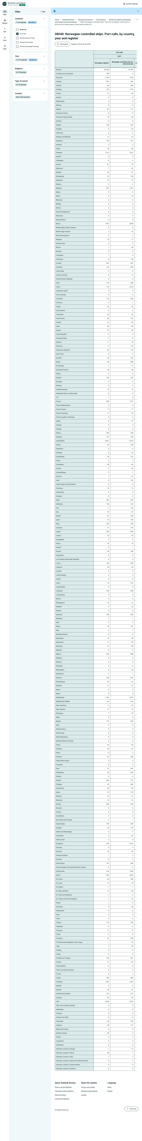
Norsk (109, 1087)
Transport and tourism (85, 20)
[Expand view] (137, 19)
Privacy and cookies (88, 1087)
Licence (83, 1095)
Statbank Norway (68, 20)
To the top (132, 1109)
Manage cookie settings (89, 1091)
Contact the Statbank (62, 1099)
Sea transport (100, 20)
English (109, 1091)
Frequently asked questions (64, 1091)
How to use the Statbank (63, 1087)
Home (57, 20)
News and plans (60, 1095)
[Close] (138, 11)
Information (64, 44)
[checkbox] (30, 29)
